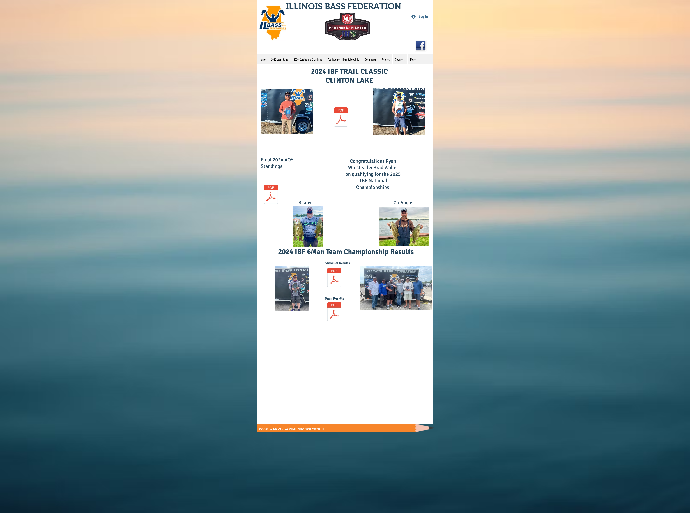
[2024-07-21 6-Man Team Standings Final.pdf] (334, 312)
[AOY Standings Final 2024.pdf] (271, 194)
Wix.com (320, 429)
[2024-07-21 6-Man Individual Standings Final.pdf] (334, 278)
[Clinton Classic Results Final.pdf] (341, 117)
